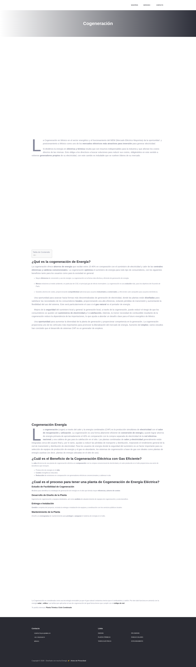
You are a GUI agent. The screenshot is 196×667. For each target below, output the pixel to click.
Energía (101, 633)
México (36, 641)
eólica (45, 603)
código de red (119, 603)
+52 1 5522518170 (39, 637)
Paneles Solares (137, 637)
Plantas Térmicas (104, 637)
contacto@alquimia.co (42, 633)
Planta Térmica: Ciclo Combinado (59, 607)
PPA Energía (135, 633)
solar (39, 603)
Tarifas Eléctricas (104, 641)
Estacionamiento (137, 641)
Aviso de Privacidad (78, 661)
